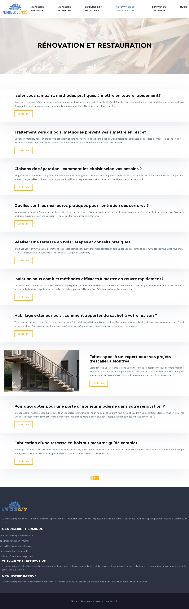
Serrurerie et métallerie (93, 9)
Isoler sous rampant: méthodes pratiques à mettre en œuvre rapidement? (87, 95)
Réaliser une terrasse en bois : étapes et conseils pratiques (72, 242)
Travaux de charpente (159, 9)
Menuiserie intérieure (37, 9)
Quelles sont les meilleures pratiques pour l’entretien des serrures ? (81, 205)
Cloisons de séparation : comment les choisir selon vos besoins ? (78, 169)
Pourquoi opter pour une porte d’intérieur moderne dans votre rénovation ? (89, 406)
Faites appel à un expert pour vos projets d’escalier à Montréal (130, 359)
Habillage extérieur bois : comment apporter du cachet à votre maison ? (85, 315)
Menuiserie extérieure (64, 9)
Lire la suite (24, 114)
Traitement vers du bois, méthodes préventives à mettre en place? (80, 132)
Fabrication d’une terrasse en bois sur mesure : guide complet (75, 443)
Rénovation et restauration (125, 9)
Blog (183, 7)
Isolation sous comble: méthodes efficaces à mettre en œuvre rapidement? (88, 279)
